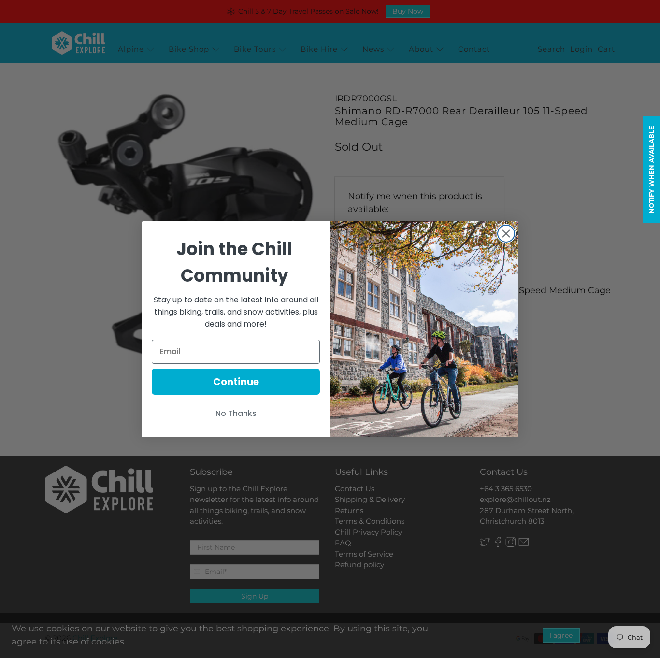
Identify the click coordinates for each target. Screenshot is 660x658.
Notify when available (651, 170)
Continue (236, 381)
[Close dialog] (506, 233)
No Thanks (236, 413)
